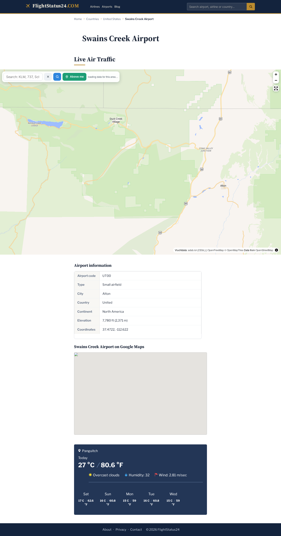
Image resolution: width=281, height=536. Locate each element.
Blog (117, 6)
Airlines (95, 6)
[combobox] (217, 6)
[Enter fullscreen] (276, 88)
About (106, 529)
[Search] (251, 6)
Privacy (121, 529)
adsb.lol (192, 250)
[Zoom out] (276, 80)
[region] (140, 162)
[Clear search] (48, 77)
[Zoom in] (276, 74)
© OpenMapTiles (233, 250)
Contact (136, 529)
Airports (107, 6)
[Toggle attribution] (276, 250)
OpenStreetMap (264, 250)
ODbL (201, 250)
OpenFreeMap (216, 250)
